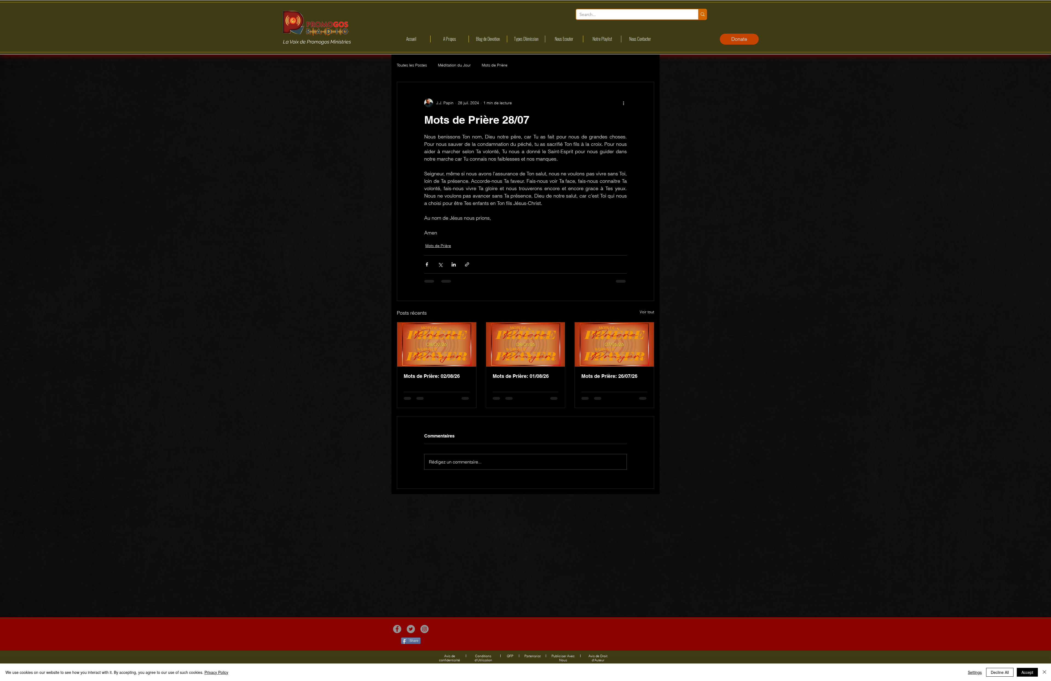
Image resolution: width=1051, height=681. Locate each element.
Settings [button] (975, 672)
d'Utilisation (483, 660)
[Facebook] (397, 629)
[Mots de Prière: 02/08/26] (436, 344)
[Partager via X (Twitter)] (440, 264)
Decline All (1000, 672)
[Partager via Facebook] (426, 264)
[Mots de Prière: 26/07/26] (614, 344)
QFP (510, 656)
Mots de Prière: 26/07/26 (609, 376)
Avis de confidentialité (449, 658)
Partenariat (532, 656)
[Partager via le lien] (467, 264)
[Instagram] (424, 629)
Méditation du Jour (454, 65)
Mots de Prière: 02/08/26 (432, 376)
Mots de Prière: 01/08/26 (521, 376)
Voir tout (647, 311)
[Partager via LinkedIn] (453, 264)
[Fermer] (1044, 672)
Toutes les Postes (412, 65)
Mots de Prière (494, 65)
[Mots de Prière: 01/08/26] (525, 344)
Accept (1027, 672)
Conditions (483, 656)
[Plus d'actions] (623, 103)
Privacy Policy (216, 672)
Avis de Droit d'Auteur (597, 658)
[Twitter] (411, 629)
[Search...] (702, 14)
